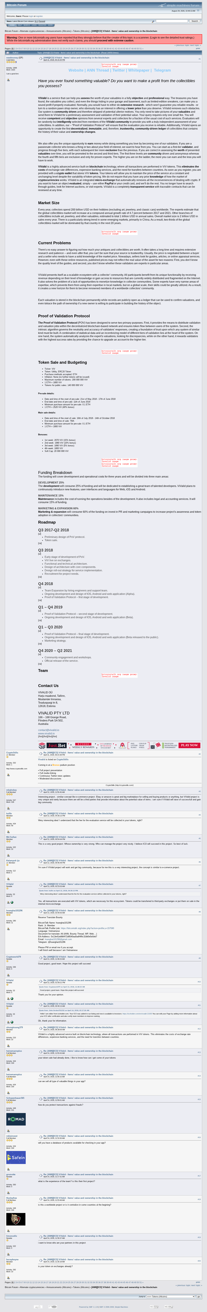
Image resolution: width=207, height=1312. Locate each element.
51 (141, 49)
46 (127, 49)
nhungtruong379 (14, 1027)
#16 (199, 1137)
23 (64, 49)
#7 (200, 885)
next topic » (195, 45)
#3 (200, 791)
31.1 (36, 21)
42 (116, 49)
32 (88, 49)
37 (102, 49)
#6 (200, 862)
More (50, 25)
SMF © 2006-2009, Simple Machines (113, 1307)
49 (135, 49)
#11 (199, 1005)
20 (55, 49)
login (31, 16)
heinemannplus (14, 1051)
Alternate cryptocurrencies (32, 31)
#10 (199, 982)
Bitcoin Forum (11, 31)
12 (33, 49)
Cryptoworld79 (13, 957)
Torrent (42, 21)
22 (61, 49)
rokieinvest (11, 1136)
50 (138, 49)
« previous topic (181, 45)
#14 (199, 1076)
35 (97, 49)
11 (31, 49)
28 (77, 49)
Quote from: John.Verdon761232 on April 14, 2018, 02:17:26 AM (64, 1010)
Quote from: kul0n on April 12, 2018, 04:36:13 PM (58, 890)
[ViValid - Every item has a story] (11, 902)
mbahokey (11, 790)
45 (124, 49)
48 (132, 49)
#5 (200, 838)
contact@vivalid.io (48, 730)
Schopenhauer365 (15, 1098)
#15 (199, 1099)
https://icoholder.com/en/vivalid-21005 (137, 1014)
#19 (199, 1237)
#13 (199, 1052)
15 (42, 49)
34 (94, 49)
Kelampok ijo (13, 860)
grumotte (10, 1174)
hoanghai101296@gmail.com (58, 939)
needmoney (12, 57)
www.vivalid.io (46, 733)
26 (72, 49)
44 (121, 49)
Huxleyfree (11, 1198)
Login (34, 25)
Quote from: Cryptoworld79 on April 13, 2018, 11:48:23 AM (62, 987)
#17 (199, 1176)
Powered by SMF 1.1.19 (88, 1307)
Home (12, 25)
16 (44, 49)
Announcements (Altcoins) (58, 31)
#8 (200, 912)
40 (110, 49)
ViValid (9, 884)
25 (69, 49)
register (39, 16)
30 (83, 49)
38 (105, 49)
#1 (200, 59)
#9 (200, 958)
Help (20, 25)
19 (53, 49)
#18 (199, 1199)
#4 (200, 815)
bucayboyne (12, 1259)
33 (91, 49)
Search (27, 25)
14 (39, 49)
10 (28, 49)
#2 (200, 754)
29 (80, 49)
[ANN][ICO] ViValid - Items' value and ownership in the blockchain (124, 31)
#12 (199, 1029)
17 (47, 49)
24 (66, 49)
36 (99, 49)
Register (42, 25)
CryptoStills (12, 752)
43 (119, 49)
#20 (199, 1261)
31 (86, 49)
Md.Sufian (11, 837)
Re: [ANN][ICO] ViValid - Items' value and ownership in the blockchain (78, 752)
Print (198, 48)
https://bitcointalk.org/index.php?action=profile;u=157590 (87, 928)
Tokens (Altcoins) (81, 31)
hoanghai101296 (14, 910)
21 (58, 49)
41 (113, 49)
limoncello (11, 1236)
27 (75, 49)
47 (130, 49)
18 (50, 49)
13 (36, 49)
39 (108, 49)
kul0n (9, 813)
